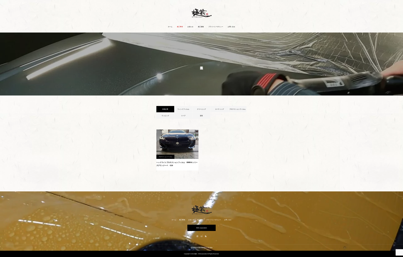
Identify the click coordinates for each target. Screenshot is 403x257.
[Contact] (201, 236)
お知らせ (190, 26)
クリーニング (201, 109)
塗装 (201, 115)
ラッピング (165, 115)
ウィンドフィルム (183, 109)
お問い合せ (231, 26)
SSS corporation (201, 228)
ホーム (170, 26)
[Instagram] (197, 236)
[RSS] (206, 236)
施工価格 (201, 26)
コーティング (219, 109)
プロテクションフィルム (237, 109)
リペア (183, 115)
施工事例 (180, 26)
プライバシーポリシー (215, 26)
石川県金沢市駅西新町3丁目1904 (201, 247)
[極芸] (201, 13)
